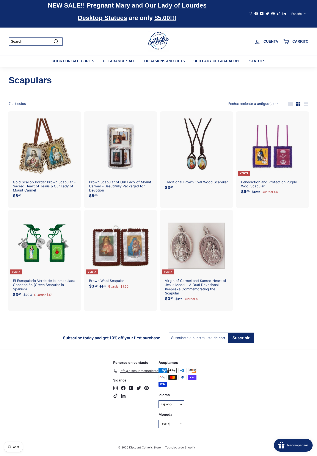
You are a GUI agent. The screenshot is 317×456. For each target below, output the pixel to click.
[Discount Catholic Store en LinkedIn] (123, 396)
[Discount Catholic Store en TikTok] (115, 396)
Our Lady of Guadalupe (217, 61)
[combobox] (35, 41)
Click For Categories (73, 61)
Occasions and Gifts (164, 61)
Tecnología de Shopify (180, 447)
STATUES (257, 61)
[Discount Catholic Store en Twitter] (139, 388)
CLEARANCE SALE (119, 61)
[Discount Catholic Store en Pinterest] (146, 388)
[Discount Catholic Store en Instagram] (115, 388)
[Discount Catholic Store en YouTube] (131, 388)
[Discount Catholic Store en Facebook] (123, 388)
